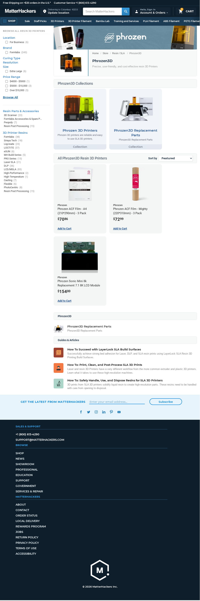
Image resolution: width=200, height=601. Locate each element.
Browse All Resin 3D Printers (24, 31)
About (21, 504)
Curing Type (11, 58)
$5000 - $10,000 (21, 85)
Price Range (11, 77)
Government (26, 486)
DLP (9, 165)
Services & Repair (29, 491)
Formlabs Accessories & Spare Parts (23, 118)
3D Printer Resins (15, 133)
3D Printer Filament (80, 21)
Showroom (25, 464)
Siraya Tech (13, 140)
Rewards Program (31, 526)
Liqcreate (12, 144)
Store (105, 53)
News (20, 458)
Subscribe (166, 402)
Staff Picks (40, 21)
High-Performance (16, 173)
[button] (60, 11)
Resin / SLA (118, 53)
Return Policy (27, 537)
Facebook (80, 412)
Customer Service (64, 2)
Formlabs (18, 52)
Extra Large (18, 71)
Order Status (26, 515)
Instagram (96, 412)
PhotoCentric (13, 187)
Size (6, 67)
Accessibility (26, 553)
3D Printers (57, 21)
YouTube (119, 412)
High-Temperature (16, 176)
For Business (19, 42)
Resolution (10, 62)
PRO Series (13, 158)
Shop (20, 453)
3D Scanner (13, 115)
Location (9, 38)
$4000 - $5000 (20, 81)
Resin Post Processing (19, 126)
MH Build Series (15, 154)
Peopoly (10, 122)
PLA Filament (151, 21)
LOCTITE (12, 147)
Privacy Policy (27, 543)
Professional (27, 469)
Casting (10, 180)
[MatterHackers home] (20, 11)
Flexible (10, 183)
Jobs (19, 532)
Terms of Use (26, 548)
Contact (22, 510)
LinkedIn (103, 412)
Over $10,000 (19, 90)
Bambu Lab (102, 21)
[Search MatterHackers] (126, 11)
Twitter (88, 412)
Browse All (10, 97)
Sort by (152, 158)
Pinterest (111, 412)
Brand (7, 48)
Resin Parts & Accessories (21, 111)
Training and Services (126, 21)
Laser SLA (12, 162)
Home (95, 53)
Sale (27, 21)
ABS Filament (171, 21)
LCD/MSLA (13, 169)
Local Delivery (28, 521)
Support (22, 480)
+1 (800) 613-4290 (86, 2)
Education (24, 475)
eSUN (9, 151)
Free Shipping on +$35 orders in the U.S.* (27, 2)
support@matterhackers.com (40, 440)
